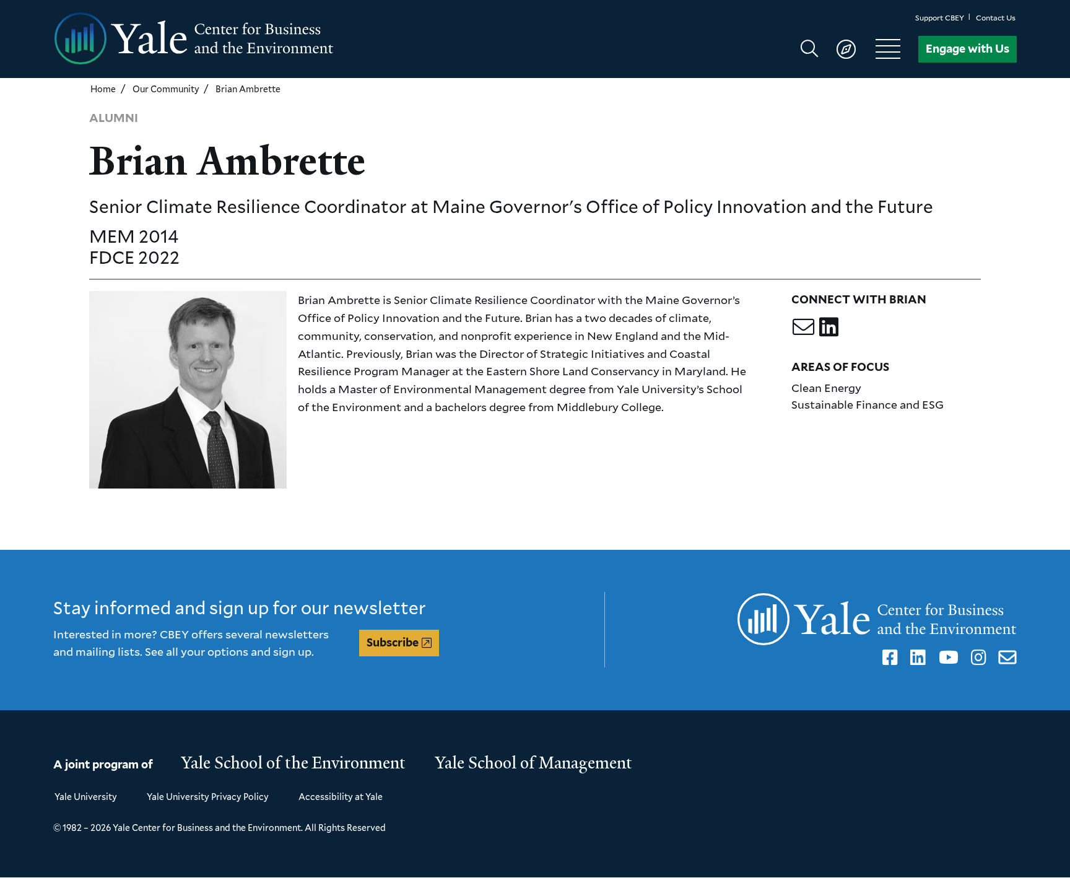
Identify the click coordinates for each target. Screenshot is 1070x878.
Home (103, 89)
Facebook (888, 657)
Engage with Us (967, 48)
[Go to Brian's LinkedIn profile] (829, 327)
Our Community (166, 89)
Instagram (976, 657)
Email (1005, 657)
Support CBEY (939, 17)
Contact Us (996, 17)
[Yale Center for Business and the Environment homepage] (294, 39)
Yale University (85, 796)
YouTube (946, 657)
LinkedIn (916, 657)
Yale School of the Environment (293, 763)
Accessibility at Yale (340, 796)
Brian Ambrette (248, 89)
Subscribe (393, 642)
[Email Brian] (803, 327)
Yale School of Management (533, 763)
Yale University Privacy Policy (208, 796)
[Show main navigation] (856, 49)
